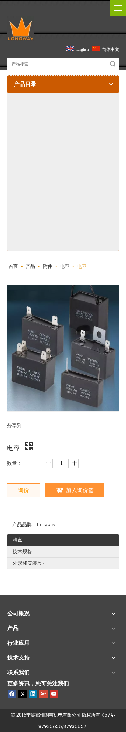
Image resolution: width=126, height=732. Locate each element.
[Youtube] (54, 694)
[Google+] (43, 694)
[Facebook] (12, 694)
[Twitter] (22, 694)
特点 (17, 540)
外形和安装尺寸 (30, 563)
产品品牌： (24, 524)
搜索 (113, 64)
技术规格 (22, 551)
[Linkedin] (33, 694)
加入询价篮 (80, 490)
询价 (23, 490)
